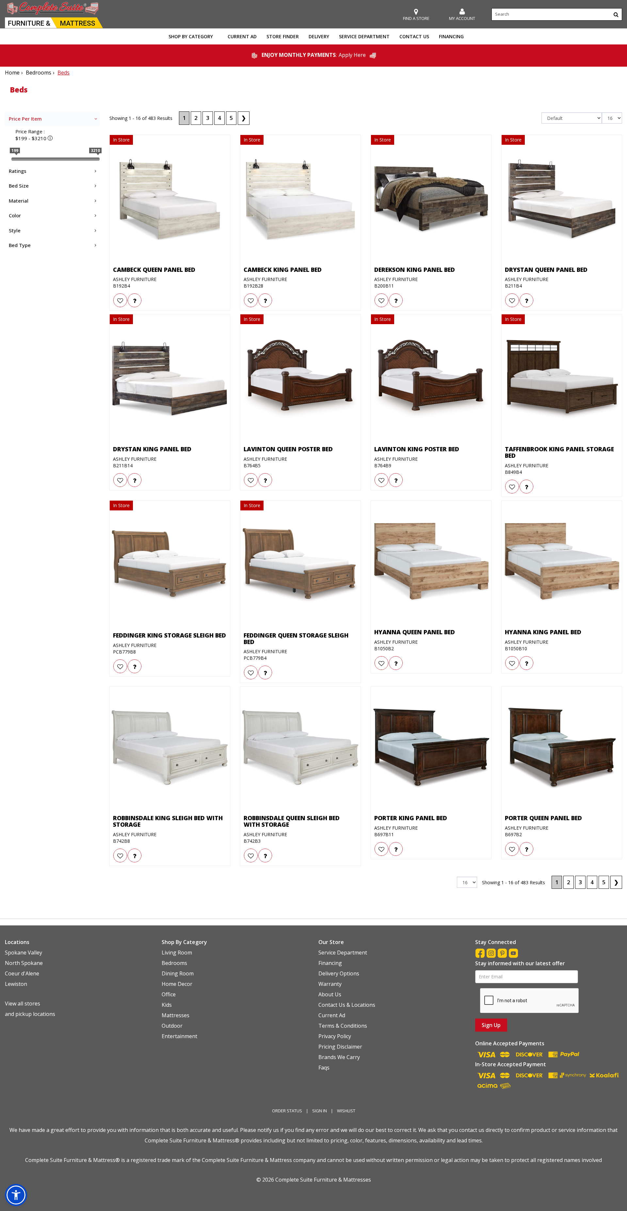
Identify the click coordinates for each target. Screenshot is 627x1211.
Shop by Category (191, 36)
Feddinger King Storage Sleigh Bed (169, 635)
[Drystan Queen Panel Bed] (562, 200)
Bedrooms (38, 72)
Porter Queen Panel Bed (543, 818)
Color (15, 215)
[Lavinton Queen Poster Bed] (300, 379)
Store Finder (282, 36)
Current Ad (242, 36)
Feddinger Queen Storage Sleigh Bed (296, 638)
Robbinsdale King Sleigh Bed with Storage (168, 821)
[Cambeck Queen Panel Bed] (170, 200)
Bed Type (20, 245)
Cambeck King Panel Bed (283, 270)
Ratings (17, 171)
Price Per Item (25, 118)
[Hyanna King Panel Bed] (562, 562)
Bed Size (19, 185)
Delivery (319, 36)
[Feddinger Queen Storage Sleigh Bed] (300, 566)
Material (18, 200)
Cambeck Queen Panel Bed (154, 270)
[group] (134, 300)
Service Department (364, 36)
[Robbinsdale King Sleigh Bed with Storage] (170, 748)
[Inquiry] (134, 300)
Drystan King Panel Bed (152, 449)
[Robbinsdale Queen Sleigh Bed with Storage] (300, 748)
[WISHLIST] (120, 300)
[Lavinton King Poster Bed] (431, 379)
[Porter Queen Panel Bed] (562, 748)
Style (15, 230)
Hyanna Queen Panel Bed (414, 632)
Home (12, 72)
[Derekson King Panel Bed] (431, 200)
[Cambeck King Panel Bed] (300, 200)
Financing (451, 36)
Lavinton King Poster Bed (416, 449)
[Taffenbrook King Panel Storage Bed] (562, 379)
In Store (121, 140)
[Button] (616, 14)
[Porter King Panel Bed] (431, 748)
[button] (462, 14)
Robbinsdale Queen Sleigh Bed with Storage (292, 821)
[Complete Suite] (54, 14)
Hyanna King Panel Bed (543, 632)
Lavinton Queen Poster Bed (288, 449)
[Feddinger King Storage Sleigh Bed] (170, 566)
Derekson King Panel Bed (414, 270)
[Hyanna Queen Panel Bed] (431, 562)
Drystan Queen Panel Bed (546, 270)
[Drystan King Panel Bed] (170, 379)
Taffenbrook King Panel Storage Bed (559, 452)
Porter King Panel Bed (410, 818)
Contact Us (414, 36)
